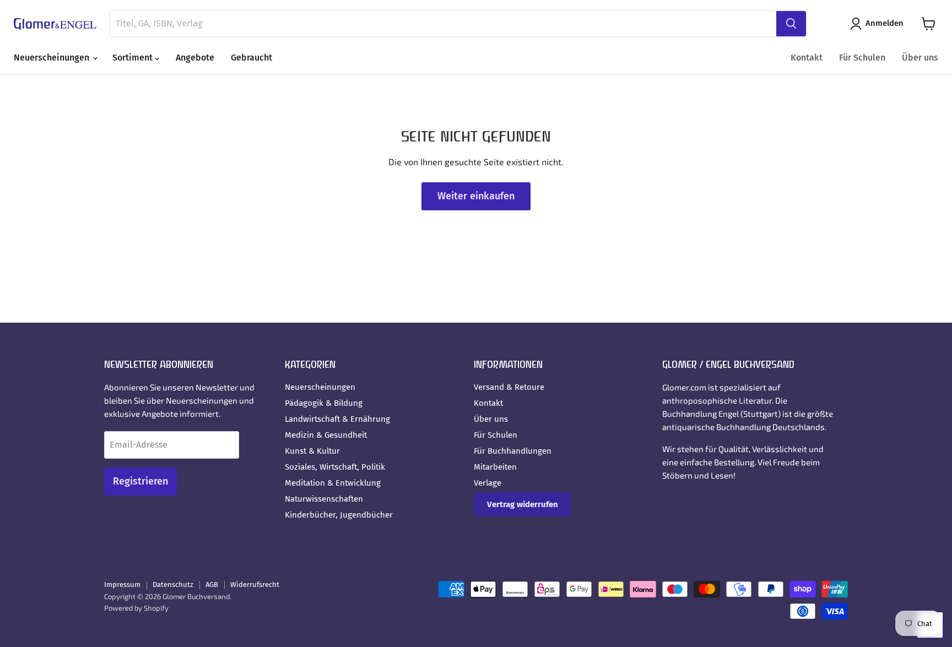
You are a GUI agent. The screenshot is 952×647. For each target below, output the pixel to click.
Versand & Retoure (509, 387)
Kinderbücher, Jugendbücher (339, 515)
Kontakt (807, 57)
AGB (211, 584)
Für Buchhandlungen (512, 451)
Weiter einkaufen (476, 196)
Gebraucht (251, 57)
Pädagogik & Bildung (324, 403)
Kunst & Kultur (312, 451)
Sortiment (133, 57)
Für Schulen (862, 57)
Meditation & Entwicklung (333, 483)
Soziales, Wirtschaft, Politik (335, 467)
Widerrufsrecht (254, 584)
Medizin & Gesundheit (326, 435)
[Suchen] (791, 23)
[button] (879, 23)
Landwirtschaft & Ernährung (337, 419)
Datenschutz (173, 584)
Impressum (122, 584)
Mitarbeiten (495, 467)
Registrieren (140, 481)
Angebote (195, 57)
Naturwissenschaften (324, 499)
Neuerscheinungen (52, 57)
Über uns (920, 57)
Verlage (487, 483)
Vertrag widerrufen (522, 504)
